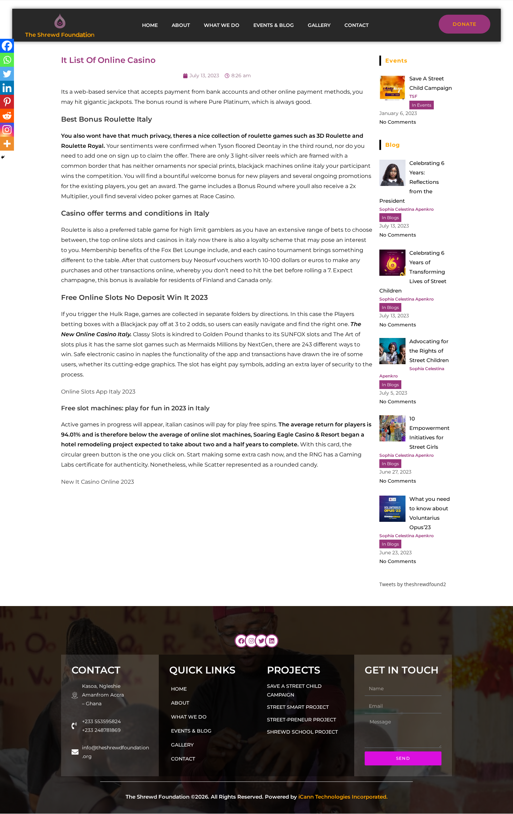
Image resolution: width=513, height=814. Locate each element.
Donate (464, 24)
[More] (7, 144)
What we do (221, 25)
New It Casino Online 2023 (97, 481)
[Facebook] (7, 46)
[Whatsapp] (7, 60)
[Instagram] (7, 130)
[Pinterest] (7, 102)
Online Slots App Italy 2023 (98, 391)
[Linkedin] (7, 88)
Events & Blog (273, 25)
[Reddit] (7, 116)
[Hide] (3, 157)
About (181, 25)
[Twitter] (7, 74)
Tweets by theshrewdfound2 (412, 584)
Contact (356, 25)
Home (150, 25)
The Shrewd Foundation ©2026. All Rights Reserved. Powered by (257, 796)
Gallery (319, 25)
